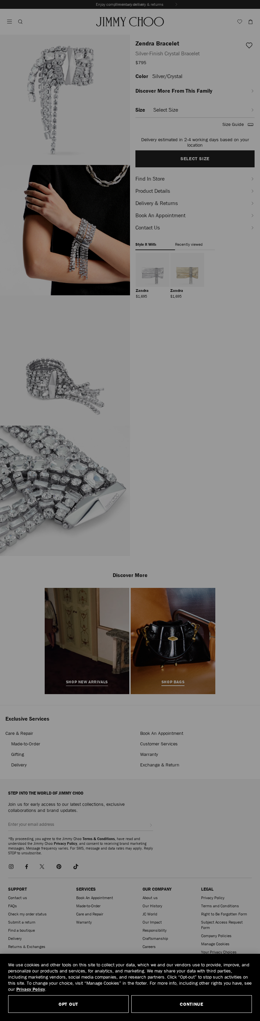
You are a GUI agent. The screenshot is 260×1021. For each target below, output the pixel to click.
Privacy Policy (30, 989)
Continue (191, 1004)
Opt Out (68, 1004)
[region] (130, 987)
